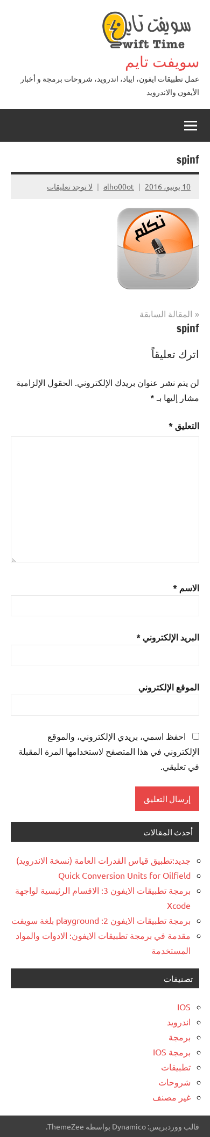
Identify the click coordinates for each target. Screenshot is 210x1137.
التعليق (184, 425)
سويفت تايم (162, 61)
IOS (184, 1006)
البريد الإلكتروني (167, 637)
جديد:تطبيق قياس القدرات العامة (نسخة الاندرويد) (103, 860)
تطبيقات (176, 1066)
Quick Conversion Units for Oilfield (124, 875)
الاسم (186, 587)
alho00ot (118, 186)
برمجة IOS (172, 1051)
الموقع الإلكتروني (168, 687)
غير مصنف (171, 1096)
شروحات (174, 1081)
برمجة (180, 1036)
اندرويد (179, 1021)
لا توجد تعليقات (70, 186)
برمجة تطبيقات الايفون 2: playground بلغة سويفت (101, 920)
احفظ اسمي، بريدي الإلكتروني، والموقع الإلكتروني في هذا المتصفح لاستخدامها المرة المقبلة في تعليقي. (108, 751)
